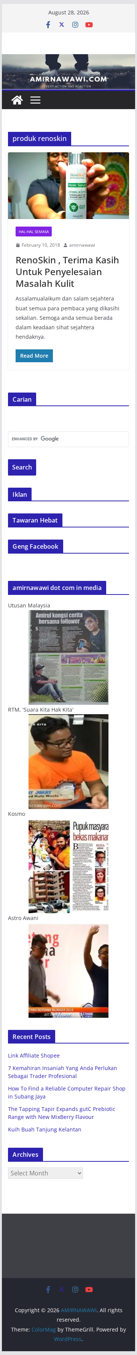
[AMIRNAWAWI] (68, 59)
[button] (68, 185)
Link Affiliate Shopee (34, 1055)
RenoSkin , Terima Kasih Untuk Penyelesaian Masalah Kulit (67, 271)
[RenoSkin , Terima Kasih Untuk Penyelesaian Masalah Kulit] (68, 185)
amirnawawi (82, 245)
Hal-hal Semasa (34, 231)
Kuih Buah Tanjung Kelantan (44, 1129)
